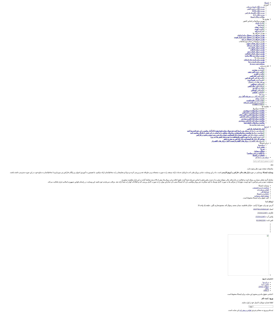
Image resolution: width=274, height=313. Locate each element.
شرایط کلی (265, 192)
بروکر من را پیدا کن (262, 157)
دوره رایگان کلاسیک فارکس (255, 13)
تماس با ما (265, 284)
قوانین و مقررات (263, 190)
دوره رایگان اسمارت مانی (255, 7)
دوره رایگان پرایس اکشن (256, 9)
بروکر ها (262, 68)
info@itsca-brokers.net (261, 209)
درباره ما (266, 282)
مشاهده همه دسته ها (257, 64)
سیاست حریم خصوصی (260, 188)
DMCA (266, 290)
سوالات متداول (263, 286)
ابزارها (266, 127)
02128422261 (261, 220)
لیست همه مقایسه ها (257, 125)
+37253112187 (263, 213)
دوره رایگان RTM (258, 11)
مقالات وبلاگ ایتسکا (258, 17)
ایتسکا (266, 3)
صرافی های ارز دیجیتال (256, 82)
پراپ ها (262, 94)
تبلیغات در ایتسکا (263, 194)
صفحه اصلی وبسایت (261, 196)
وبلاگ (267, 288)
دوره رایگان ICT (259, 15)
